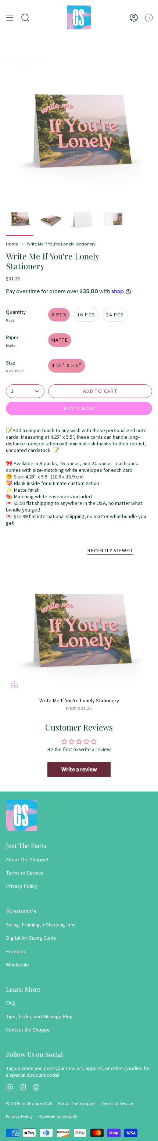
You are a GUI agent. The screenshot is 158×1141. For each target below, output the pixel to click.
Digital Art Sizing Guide (31, 937)
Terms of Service (25, 872)
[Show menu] (9, 17)
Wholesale (17, 964)
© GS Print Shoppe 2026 (29, 1103)
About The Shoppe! (27, 859)
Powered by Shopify (58, 1116)
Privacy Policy (21, 886)
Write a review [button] (79, 769)
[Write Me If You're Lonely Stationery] (79, 627)
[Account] (133, 17)
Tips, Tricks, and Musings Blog (39, 1016)
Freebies (16, 951)
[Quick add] (14, 684)
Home (12, 244)
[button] (25, 17)
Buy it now (79, 408)
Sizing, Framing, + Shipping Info (40, 924)
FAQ (10, 1003)
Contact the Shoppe (28, 1029)
